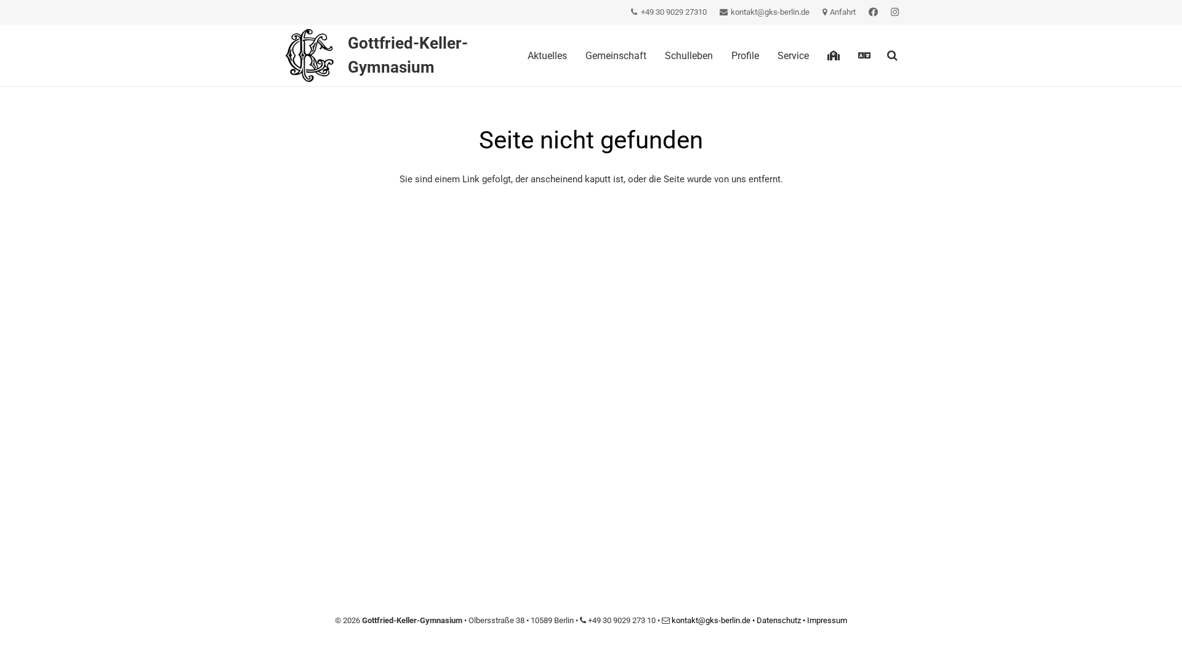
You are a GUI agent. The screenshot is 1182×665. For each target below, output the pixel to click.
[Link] (873, 12)
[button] (892, 55)
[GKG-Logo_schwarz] (309, 55)
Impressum (827, 620)
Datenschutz (779, 620)
